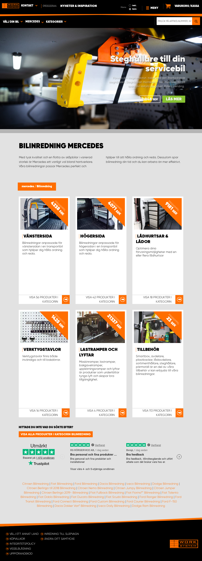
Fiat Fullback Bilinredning (107, 492)
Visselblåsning (20, 548)
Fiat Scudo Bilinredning (121, 497)
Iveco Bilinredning (138, 484)
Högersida (92, 236)
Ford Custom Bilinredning (107, 501)
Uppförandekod (21, 553)
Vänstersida (37, 236)
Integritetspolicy (22, 543)
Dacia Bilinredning (112, 484)
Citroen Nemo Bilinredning (95, 488)
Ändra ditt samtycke (59, 538)
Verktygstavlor (42, 350)
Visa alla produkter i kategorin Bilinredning (56, 434)
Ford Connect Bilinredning (70, 501)
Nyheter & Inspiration (78, 6)
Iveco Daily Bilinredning (114, 506)
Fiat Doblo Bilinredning (53, 497)
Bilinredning (44, 186)
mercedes (28, 186)
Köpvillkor (17, 538)
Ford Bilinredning (86, 484)
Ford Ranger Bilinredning (156, 497)
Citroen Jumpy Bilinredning (133, 488)
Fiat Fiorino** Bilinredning (143, 492)
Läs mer (174, 99)
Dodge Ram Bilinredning (148, 506)
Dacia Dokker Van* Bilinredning (75, 506)
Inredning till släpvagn (61, 533)
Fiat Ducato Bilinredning (87, 497)
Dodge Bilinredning (165, 484)
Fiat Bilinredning (62, 484)
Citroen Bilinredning (35, 484)
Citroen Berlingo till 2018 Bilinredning (51, 488)
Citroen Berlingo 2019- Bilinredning (65, 492)
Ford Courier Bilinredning (143, 501)
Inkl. (134, 6)
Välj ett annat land (24, 533)
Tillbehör (148, 350)
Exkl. (134, 9)
